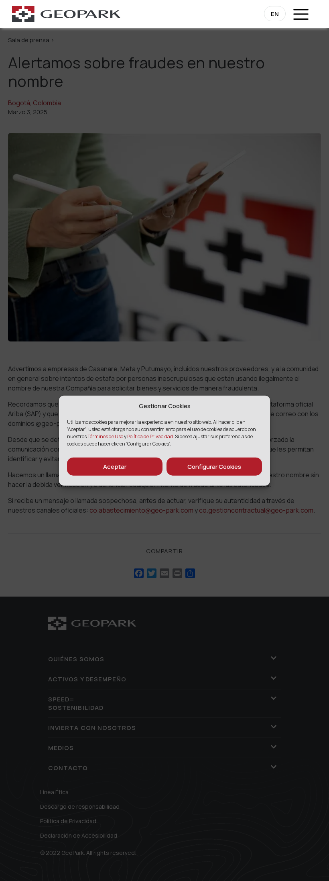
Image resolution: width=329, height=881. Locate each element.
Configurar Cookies (214, 466)
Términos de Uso (105, 436)
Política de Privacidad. (150, 436)
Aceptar (114, 466)
